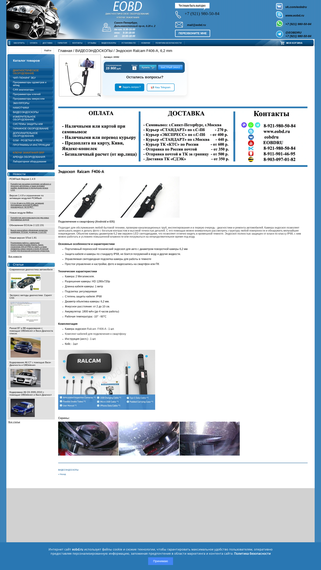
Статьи (18, 264)
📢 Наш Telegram (161, 87)
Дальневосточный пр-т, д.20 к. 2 (134, 26)
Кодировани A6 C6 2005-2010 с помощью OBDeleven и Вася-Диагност (31, 393)
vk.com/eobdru (296, 7)
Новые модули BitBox (21, 212)
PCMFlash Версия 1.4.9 (22, 179)
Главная (65, 51)
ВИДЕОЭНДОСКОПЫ (94, 51)
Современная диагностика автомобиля (31, 269)
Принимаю (160, 561)
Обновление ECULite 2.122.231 (27, 225)
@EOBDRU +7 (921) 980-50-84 (298, 34)
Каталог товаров (26, 60)
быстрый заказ (170, 67)
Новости (19, 174)
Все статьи (14, 422)
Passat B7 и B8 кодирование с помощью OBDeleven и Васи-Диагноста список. (31, 331)
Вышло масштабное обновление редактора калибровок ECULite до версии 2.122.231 (29, 231)
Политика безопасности (252, 553)
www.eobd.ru (294, 15)
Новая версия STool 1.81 (23, 237)
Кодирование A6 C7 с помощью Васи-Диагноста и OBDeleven (30, 363)
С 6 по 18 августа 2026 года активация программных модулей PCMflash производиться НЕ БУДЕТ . (27, 205)
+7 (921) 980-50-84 (298, 24)
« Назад (62, 474)
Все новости (15, 256)
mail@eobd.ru (196, 25)
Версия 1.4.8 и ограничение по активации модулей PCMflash (27, 196)
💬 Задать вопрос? (130, 87)
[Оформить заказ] (295, 43)
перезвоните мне (193, 33)
